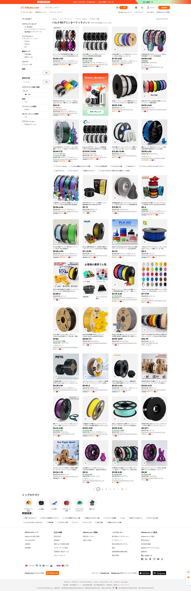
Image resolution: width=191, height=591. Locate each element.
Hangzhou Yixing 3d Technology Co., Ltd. (95, 64)
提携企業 (144, 551)
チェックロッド (74, 170)
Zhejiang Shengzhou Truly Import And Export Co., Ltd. (154, 109)
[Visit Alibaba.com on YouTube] (158, 559)
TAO (111, 582)
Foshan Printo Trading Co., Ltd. (121, 390)
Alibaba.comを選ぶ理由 (32, 536)
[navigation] (36, 254)
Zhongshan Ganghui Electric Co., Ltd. (152, 213)
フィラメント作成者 (110, 518)
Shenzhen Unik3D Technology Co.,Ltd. (65, 255)
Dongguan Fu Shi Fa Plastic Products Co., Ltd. (95, 390)
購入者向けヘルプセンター (120, 536)
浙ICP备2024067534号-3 (146, 588)
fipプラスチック (60, 170)
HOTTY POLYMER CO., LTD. (149, 343)
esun (123, 518)
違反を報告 (115, 555)
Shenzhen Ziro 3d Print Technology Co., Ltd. (125, 155)
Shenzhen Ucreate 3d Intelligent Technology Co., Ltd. (66, 159)
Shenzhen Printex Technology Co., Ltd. (124, 255)
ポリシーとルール (59, 555)
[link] (188, 572)
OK (46, 73)
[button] (117, 7)
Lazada (95, 582)
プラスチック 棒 (63, 522)
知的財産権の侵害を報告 (119, 551)
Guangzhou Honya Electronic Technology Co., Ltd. (125, 299)
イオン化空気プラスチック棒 (72, 518)
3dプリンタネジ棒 (153, 518)
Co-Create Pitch (30, 540)
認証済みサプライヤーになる (150, 548)
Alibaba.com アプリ (117, 573)
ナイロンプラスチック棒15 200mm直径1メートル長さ (115, 170)
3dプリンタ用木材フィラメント (50, 518)
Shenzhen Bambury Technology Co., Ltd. (153, 300)
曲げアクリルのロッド (136, 518)
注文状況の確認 (146, 544)
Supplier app (105, 573)
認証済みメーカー (88, 536)
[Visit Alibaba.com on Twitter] (150, 559)
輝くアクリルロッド (30, 518)
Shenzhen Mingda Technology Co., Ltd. (65, 113)
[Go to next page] (126, 489)
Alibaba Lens (29, 573)
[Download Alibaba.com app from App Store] (145, 573)
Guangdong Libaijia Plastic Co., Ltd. (152, 67)
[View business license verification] (113, 588)
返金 (113, 548)
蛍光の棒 (50, 522)
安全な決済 (57, 536)
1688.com (75, 582)
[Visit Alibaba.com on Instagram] (154, 559)
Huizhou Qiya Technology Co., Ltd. (122, 109)
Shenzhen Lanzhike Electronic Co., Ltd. (65, 390)
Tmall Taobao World (86, 582)
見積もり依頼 (87, 540)
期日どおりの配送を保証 (61, 544)
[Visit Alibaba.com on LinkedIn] (146, 559)
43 (122, 489)
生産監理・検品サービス (61, 551)
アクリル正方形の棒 (101, 166)
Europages (124, 582)
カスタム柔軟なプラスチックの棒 (81, 166)
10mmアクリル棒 (117, 166)
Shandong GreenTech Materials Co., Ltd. (65, 211)
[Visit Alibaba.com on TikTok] (162, 559)
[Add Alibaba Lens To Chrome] (52, 573)
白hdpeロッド (131, 166)
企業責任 (27, 544)
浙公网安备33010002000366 (128, 588)
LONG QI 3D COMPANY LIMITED (122, 63)
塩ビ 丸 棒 (100, 522)
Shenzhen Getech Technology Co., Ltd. (65, 63)
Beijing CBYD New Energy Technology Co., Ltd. (125, 211)
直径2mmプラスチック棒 (92, 518)
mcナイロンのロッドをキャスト (34, 522)
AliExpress (67, 582)
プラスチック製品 (80, 19)
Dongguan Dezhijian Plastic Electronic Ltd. (154, 255)
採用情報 (27, 548)
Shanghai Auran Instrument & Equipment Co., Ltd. (66, 347)
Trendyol (116, 582)
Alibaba (54, 19)
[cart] (142, 8)
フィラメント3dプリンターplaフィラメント (152, 166)
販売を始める (145, 540)
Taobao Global (103, 582)
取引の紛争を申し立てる (119, 544)
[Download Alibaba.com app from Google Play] (159, 573)
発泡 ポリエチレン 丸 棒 (114, 522)
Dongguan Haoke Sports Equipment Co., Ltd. (125, 343)
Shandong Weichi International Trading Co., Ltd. (66, 298)
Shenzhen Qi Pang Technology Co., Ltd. (95, 157)
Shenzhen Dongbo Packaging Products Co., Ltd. (154, 390)
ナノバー (75, 522)
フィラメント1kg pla (61, 166)
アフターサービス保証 (61, 548)
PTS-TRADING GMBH (89, 211)
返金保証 (56, 540)
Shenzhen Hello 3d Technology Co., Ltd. (95, 255)
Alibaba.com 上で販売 (147, 536)
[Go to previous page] (94, 489)
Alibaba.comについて (32, 532)
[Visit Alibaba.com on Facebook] (142, 559)
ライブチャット (117, 540)
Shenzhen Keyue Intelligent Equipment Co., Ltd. (95, 343)
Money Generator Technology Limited (153, 158)
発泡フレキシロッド (89, 170)
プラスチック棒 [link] (94, 19)
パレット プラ (87, 522)
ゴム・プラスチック (66, 19)
